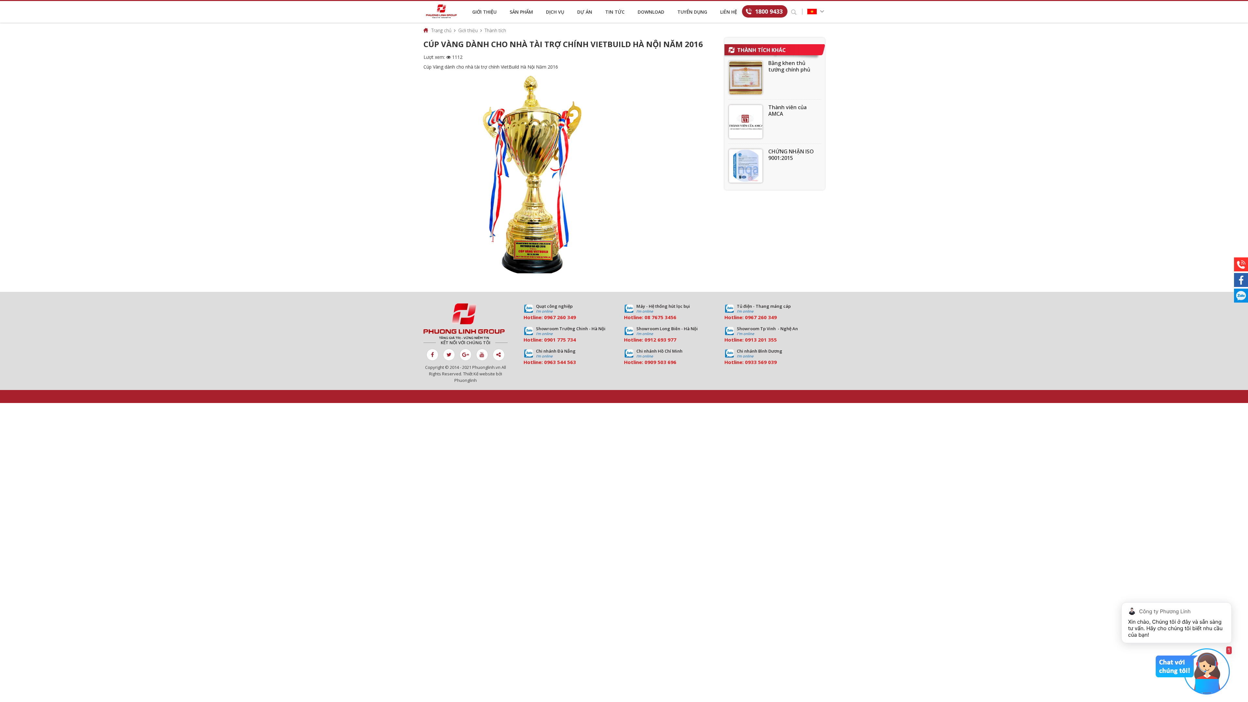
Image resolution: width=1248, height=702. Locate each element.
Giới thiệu (484, 12)
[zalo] (1241, 296)
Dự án (584, 12)
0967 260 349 (560, 317)
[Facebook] (1241, 280)
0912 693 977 (660, 339)
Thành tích (495, 30)
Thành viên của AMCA (787, 110)
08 (647, 317)
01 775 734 (563, 339)
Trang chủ (441, 30)
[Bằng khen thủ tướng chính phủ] (745, 77)
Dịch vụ (555, 12)
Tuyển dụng (692, 12)
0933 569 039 (761, 362)
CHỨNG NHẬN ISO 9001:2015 (791, 155)
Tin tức (615, 12)
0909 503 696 (660, 362)
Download (651, 12)
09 (547, 339)
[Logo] (442, 11)
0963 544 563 (560, 362)
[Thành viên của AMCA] (745, 121)
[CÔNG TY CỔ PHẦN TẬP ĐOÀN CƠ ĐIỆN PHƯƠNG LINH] (465, 321)
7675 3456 (664, 317)
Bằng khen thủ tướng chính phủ (789, 66)
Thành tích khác (761, 50)
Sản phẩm (521, 12)
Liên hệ (728, 12)
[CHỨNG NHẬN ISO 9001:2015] (745, 166)
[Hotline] (1241, 264)
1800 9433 (769, 11)
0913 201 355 (761, 339)
